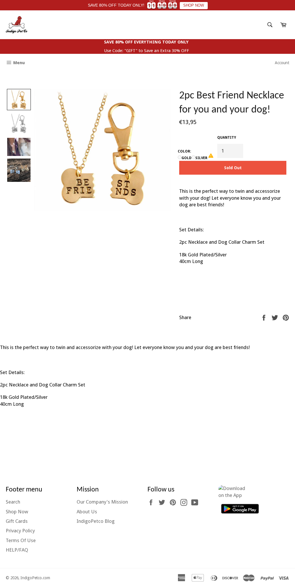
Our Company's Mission (102, 502)
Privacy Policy (20, 530)
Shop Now (17, 511)
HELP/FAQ (17, 550)
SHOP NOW (193, 5)
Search (13, 502)
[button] (19, 99)
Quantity (226, 138)
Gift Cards (17, 521)
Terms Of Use (21, 540)
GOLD (186, 158)
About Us (87, 511)
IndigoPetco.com (35, 577)
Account (282, 62)
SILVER (201, 158)
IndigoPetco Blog (96, 521)
